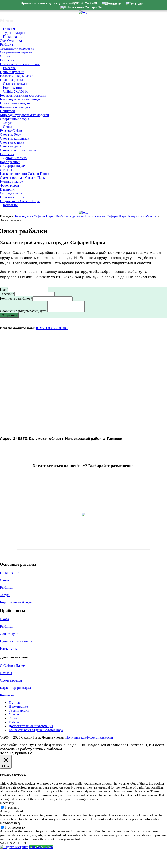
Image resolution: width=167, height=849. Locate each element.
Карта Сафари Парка (15, 688)
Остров (5, 56)
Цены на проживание (16, 641)
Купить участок (11, 181)
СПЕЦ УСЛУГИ (15, 91)
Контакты (10, 205)
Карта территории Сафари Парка (24, 173)
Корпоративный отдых (17, 602)
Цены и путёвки (12, 72)
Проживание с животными (20, 64)
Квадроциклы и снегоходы (20, 99)
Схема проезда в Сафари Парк (22, 177)
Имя (4, 289)
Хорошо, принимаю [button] (16, 753)
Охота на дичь (10, 146)
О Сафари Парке (12, 166)
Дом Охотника (11, 40)
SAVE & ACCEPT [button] (13, 843)
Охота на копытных (14, 138)
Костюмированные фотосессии (23, 95)
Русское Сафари (12, 130)
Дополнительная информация (31, 726)
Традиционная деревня (17, 48)
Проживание (12, 36)
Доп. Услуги (9, 634)
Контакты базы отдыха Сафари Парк (36, 730)
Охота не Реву (10, 134)
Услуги (5, 595)
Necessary (12, 807)
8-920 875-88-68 (52, 328)
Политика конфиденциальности (89, 737)
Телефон (7, 294)
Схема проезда (11, 680)
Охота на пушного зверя (18, 150)
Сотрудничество (12, 193)
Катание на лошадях (15, 107)
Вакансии (7, 189)
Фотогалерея (9, 185)
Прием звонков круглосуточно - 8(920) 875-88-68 (59, 3)
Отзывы (6, 170)
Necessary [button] (7, 803)
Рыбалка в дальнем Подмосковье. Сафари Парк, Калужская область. (106, 216)
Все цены (7, 60)
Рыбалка (9, 68)
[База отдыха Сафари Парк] (83, 12)
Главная (14, 702)
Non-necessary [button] (10, 823)
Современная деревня (16, 52)
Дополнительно (15, 158)
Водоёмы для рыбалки (16, 76)
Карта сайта (9, 648)
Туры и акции (19, 710)
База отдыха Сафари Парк (34, 216)
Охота (7, 127)
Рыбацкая (7, 44)
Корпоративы (10, 162)
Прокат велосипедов (15, 103)
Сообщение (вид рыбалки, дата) (23, 311)
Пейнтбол (7, 111)
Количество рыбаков (16, 298)
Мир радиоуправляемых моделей (24, 115)
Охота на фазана (12, 142)
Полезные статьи (12, 197)
